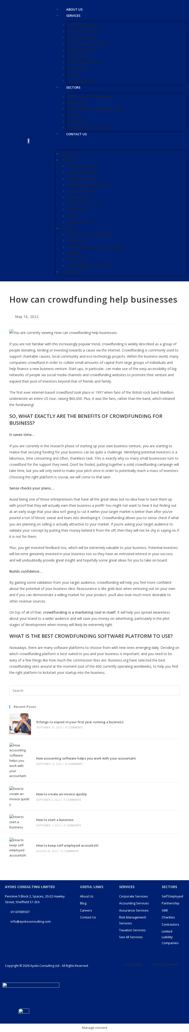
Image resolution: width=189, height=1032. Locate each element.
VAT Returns (77, 68)
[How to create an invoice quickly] (20, 796)
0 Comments (74, 727)
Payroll (72, 74)
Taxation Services (81, 50)
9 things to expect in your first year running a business (80, 722)
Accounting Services (83, 31)
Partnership (76, 102)
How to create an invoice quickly (61, 794)
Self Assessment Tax (84, 62)
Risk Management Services (88, 43)
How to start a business (55, 820)
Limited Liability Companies (89, 265)
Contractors (76, 121)
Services (73, 15)
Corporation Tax (80, 222)
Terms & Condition (165, 964)
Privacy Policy (133, 964)
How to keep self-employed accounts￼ (67, 845)
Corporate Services (82, 25)
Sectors (73, 87)
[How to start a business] (20, 822)
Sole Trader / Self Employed (89, 96)
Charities (74, 115)
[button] (121, 144)
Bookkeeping (77, 56)
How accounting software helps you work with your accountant (86, 758)
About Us (69, 154)
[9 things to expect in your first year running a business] (20, 724)
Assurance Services (82, 37)
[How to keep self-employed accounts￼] (20, 847)
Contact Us (76, 134)
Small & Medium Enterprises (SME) (95, 109)
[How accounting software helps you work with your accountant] (20, 761)
